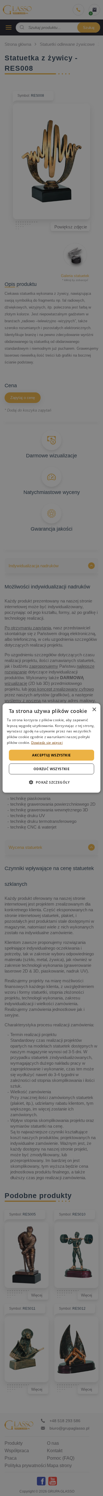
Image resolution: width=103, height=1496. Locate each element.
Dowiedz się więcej (47, 742)
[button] (51, 782)
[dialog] (51, 748)
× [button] (94, 709)
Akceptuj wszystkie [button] (51, 754)
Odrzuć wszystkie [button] (51, 768)
